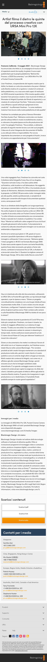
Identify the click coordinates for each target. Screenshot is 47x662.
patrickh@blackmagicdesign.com (15, 576)
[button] (18, 59)
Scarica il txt (23, 513)
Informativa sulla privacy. (21, 650)
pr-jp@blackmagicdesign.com (14, 547)
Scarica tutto (23, 520)
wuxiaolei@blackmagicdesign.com (16, 562)
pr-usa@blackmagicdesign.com (15, 590)
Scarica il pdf (23, 507)
